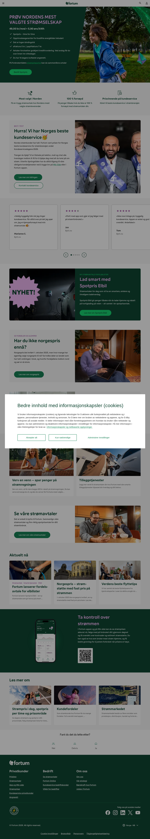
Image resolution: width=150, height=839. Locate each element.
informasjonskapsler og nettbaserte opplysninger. (69, 427)
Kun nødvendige (62, 437)
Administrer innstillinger (99, 437)
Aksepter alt (31, 437)
